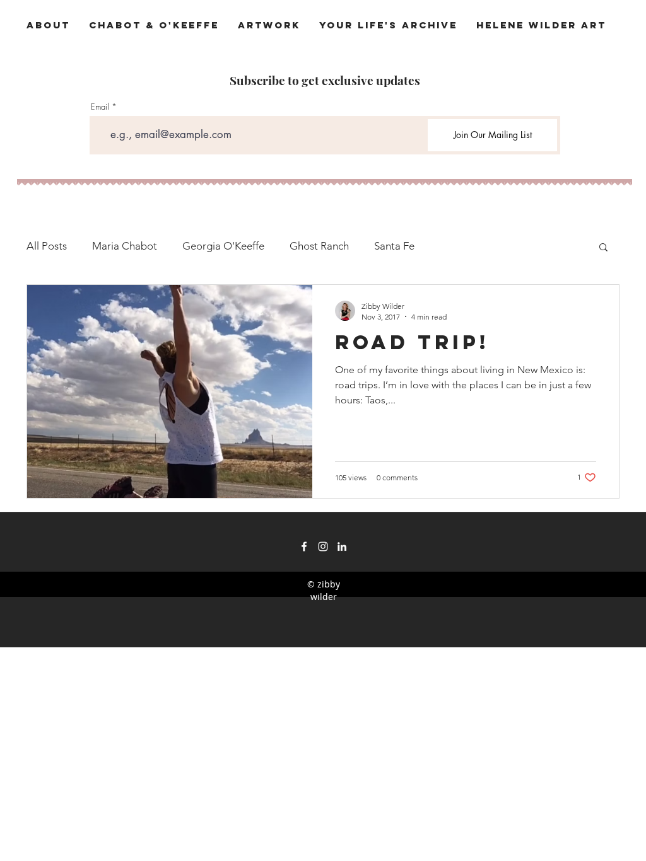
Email (100, 107)
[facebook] (304, 546)
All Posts (46, 246)
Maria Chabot (124, 246)
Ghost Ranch (319, 246)
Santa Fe (394, 246)
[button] (603, 248)
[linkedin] (342, 546)
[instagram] (323, 546)
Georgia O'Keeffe (223, 246)
